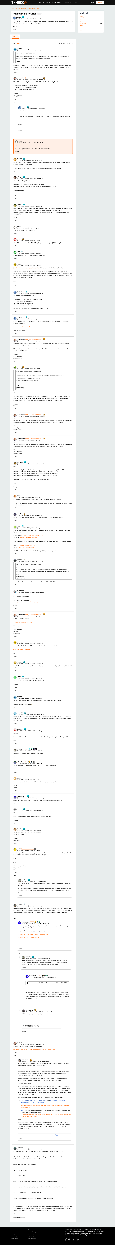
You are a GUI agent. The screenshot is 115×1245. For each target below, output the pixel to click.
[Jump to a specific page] (72, 44)
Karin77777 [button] (20, 1042)
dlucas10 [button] (18, 17)
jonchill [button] (19, 849)
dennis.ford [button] (20, 1147)
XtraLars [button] (19, 264)
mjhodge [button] (19, 662)
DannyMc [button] (19, 829)
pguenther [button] (19, 513)
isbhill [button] (18, 251)
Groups (81, 25)
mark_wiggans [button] (29, 1010)
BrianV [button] (19, 226)
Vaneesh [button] (19, 808)
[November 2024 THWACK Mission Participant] (36, 749)
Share (14, 30)
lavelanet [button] (19, 204)
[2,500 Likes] (40, 922)
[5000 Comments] (32, 762)
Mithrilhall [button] (19, 749)
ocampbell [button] (19, 642)
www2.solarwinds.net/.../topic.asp (22, 622)
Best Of (81, 30)
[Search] (87, 2)
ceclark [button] (19, 239)
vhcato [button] (19, 367)
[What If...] (24, 559)
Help (81, 27)
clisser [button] (18, 526)
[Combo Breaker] (29, 762)
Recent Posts (83, 19)
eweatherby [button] (20, 729)
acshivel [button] (19, 778)
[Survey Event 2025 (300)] (29, 749)
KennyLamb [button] (20, 462)
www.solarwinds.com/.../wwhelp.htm (28, 937)
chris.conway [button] (20, 796)
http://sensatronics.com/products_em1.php (28, 268)
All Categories (83, 16)
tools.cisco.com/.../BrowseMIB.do (22, 649)
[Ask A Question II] (44, 78)
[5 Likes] (32, 749)
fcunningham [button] (20, 590)
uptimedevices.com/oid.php (26, 547)
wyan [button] (18, 495)
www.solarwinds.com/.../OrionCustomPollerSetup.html (33, 934)
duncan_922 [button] (20, 713)
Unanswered (91, 23)
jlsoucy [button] (19, 676)
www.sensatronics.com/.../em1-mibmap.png (25, 602)
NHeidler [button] (19, 48)
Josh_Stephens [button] (21, 78)
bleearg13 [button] (19, 559)
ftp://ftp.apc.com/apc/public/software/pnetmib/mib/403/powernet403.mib (34, 1049)
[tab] (15, 37)
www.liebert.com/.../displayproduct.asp (32, 536)
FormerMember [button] (26, 922)
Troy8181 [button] (19, 158)
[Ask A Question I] (23, 17)
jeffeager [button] (19, 177)
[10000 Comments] (37, 922)
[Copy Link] (40, 19)
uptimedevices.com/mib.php (27, 545)
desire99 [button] (24, 107)
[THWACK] (19, 2)
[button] (14, 18)
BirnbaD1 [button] (21, 141)
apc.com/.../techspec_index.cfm (28, 537)
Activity (81, 21)
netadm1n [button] (24, 879)
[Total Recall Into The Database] (34, 749)
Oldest (18, 44)
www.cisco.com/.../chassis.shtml (22, 327)
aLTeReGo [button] (19, 761)
